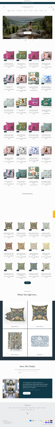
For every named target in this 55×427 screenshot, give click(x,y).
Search (10, 407)
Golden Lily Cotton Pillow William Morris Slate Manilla (21, 233)
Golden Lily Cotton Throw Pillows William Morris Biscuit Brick (21, 254)
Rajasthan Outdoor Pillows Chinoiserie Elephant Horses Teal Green (46, 111)
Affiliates (43, 407)
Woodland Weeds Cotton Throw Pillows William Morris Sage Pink (34, 254)
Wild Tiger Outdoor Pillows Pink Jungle (8, 87)
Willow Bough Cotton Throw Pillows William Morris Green (9, 274)
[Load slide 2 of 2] (27, 40)
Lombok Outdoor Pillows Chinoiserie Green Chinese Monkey (21, 64)
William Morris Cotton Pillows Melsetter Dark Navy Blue (34, 274)
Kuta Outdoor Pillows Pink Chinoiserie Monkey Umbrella (9, 64)
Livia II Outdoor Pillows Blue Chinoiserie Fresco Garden (46, 135)
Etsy (34, 409)
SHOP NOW (26, 393)
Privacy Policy (22, 409)
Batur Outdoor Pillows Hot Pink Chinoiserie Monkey (33, 110)
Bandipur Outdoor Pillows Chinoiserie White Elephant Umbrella (33, 87)
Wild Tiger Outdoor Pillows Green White (21, 110)
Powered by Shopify (49, 424)
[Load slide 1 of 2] (25, 40)
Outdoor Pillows (14, 326)
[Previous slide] (23, 40)
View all (27, 282)
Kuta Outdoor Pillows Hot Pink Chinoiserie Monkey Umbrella (34, 64)
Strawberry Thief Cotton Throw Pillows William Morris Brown (34, 233)
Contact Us (18, 407)
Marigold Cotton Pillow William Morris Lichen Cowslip (46, 254)
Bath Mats (39, 354)
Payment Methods (32, 407)
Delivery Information (24, 407)
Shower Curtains (14, 354)
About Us (13, 407)
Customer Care (38, 407)
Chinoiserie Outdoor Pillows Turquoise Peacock (21, 182)
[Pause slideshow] (32, 40)
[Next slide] (29, 40)
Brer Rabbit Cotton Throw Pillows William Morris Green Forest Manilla (21, 274)
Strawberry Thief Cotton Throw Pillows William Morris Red (9, 254)
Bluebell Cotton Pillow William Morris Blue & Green (46, 233)
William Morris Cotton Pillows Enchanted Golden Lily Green (46, 274)
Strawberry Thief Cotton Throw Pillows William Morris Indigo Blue (9, 234)
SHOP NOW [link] (27, 32)
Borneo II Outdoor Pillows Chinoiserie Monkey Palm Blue (46, 87)
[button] (4, 7)
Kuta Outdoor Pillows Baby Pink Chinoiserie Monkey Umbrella (46, 64)
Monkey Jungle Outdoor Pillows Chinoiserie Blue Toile (34, 158)
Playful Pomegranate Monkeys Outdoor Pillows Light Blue (9, 110)
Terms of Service (29, 409)
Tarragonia (45, 424)
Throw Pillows (39, 326)
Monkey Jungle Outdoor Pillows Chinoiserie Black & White (21, 159)
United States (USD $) (7, 422)
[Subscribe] (36, 372)
